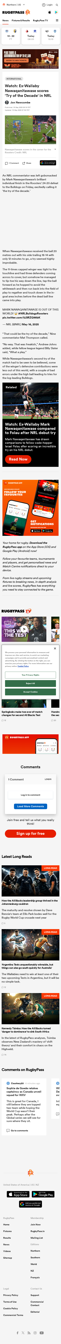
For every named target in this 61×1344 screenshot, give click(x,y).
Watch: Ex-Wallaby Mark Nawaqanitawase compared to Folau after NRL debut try (30, 428)
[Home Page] (16, 12)
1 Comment (14, 163)
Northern (35, 1250)
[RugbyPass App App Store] (18, 1194)
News (5, 20)
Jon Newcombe (20, 102)
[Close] (55, 648)
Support (35, 1295)
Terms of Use (10, 1301)
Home (6, 1224)
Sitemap (7, 1257)
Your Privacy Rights (30, 675)
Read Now (18, 459)
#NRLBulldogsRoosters (33, 313)
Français (35, 1277)
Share (28, 163)
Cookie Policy (10, 1308)
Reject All (30, 683)
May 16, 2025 (30, 324)
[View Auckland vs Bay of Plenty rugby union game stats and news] (11, 36)
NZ (32, 1270)
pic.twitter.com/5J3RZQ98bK (21, 317)
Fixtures (7, 1231)
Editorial (35, 1311)
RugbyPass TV (40, 20)
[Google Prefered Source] (46, 163)
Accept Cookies (30, 692)
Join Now (36, 1224)
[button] (57, 20)
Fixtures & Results (21, 20)
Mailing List (37, 1237)
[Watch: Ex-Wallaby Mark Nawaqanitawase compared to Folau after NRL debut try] (30, 401)
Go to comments (18, 1130)
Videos (7, 1251)
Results (7, 1237)
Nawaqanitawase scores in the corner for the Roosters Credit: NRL (28, 151)
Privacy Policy (10, 1295)
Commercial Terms (13, 1315)
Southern (35, 1257)
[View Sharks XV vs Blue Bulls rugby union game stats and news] (51, 36)
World (34, 1264)
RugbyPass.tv (38, 1231)
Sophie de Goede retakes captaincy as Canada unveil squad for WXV (24, 1091)
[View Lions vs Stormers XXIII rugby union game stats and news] (31, 36)
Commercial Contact (37, 1303)
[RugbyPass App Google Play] (43, 1194)
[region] (30, 672)
